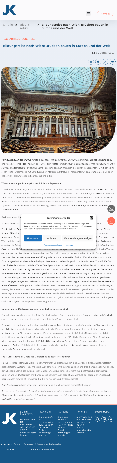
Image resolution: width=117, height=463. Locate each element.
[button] (91, 217)
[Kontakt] (111, 209)
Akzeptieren (33, 238)
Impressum (69, 245)
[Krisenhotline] (111, 221)
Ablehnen (52, 238)
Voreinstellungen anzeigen (78, 238)
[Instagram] (97, 419)
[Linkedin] (104, 419)
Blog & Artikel (24, 26)
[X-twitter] (111, 419)
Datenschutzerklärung (53, 245)
